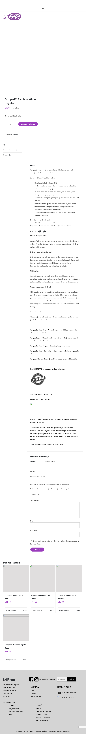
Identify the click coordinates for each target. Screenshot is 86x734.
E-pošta (33, 531)
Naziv (32, 521)
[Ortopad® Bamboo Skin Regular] (69, 578)
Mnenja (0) (7, 155)
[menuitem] (43, 8)
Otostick (34, 690)
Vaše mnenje (35, 500)
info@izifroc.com (9, 702)
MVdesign (57, 731)
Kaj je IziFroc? (14, 709)
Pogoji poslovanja (41, 720)
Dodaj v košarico (28, 124)
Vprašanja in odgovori (43, 712)
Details (25, 610)
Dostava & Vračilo (41, 715)
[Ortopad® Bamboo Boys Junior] (42, 578)
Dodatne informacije (10, 150)
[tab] (12, 144)
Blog (10, 715)
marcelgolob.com (65, 731)
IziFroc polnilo (36, 696)
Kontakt (38, 709)
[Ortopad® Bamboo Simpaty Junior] (16, 627)
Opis (4, 145)
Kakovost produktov (16, 712)
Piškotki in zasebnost (43, 717)
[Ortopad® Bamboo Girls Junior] (16, 578)
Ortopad (15, 134)
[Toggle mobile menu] (82, 17)
